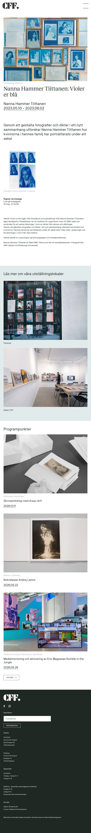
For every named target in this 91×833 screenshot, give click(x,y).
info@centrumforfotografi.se (18, 809)
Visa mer (9, 678)
